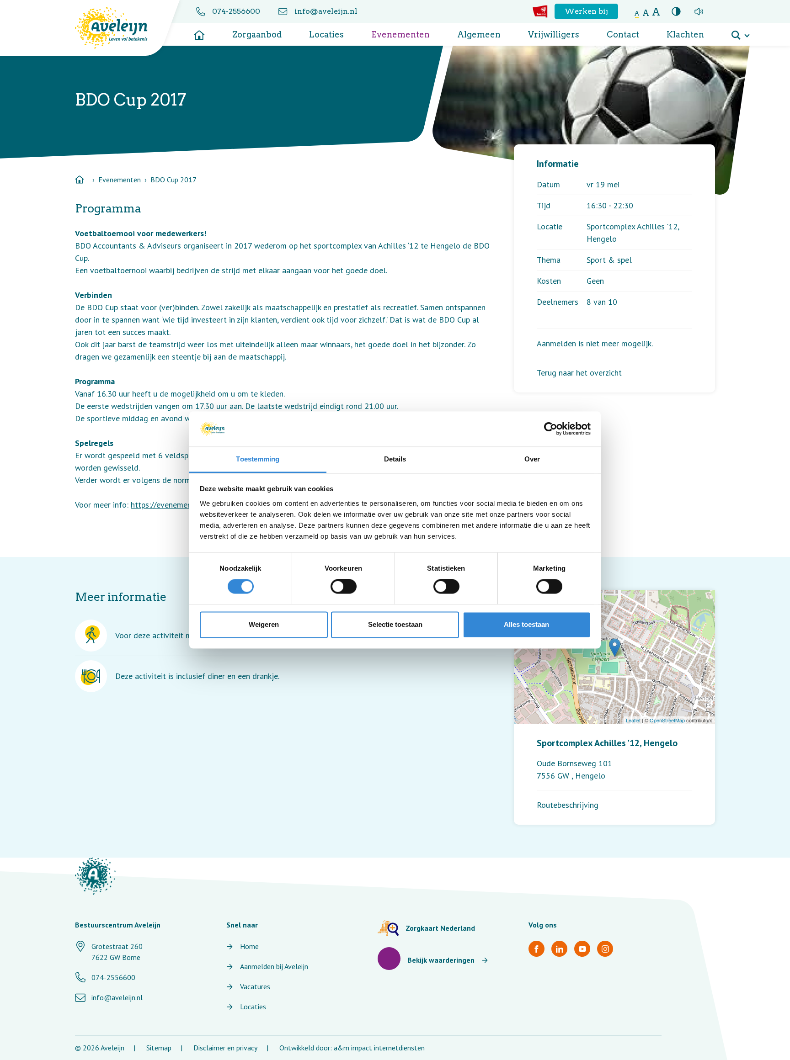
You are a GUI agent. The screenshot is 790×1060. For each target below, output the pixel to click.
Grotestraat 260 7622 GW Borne (117, 952)
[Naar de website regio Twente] (540, 11)
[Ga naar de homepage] (199, 32)
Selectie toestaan (395, 624)
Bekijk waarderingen (441, 960)
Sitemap (158, 1047)
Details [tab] (395, 459)
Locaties (326, 34)
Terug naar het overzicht (579, 372)
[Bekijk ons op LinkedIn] (559, 949)
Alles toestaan (526, 624)
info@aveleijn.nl (326, 11)
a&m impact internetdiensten (379, 1047)
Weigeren (264, 624)
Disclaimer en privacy (225, 1047)
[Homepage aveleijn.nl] (95, 876)
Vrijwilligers (553, 34)
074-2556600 (236, 11)
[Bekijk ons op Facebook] (536, 949)
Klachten (685, 34)
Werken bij (586, 11)
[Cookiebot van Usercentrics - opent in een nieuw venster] (551, 429)
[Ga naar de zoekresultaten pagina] (740, 32)
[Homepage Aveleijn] (118, 28)
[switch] (344, 586)
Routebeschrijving (567, 805)
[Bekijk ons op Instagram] (605, 949)
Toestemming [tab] (257, 459)
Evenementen (400, 34)
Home (249, 946)
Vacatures (255, 986)
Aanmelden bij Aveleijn (274, 966)
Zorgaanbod (257, 34)
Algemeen (479, 34)
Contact (623, 34)
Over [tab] (532, 459)
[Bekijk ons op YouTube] (582, 949)
